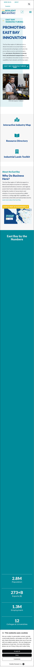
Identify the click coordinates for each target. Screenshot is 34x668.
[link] (9, 12)
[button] (29, 4)
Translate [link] (7, 6)
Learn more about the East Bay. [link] (11, 200)
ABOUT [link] (17, 2)
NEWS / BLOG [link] (7, 2)
